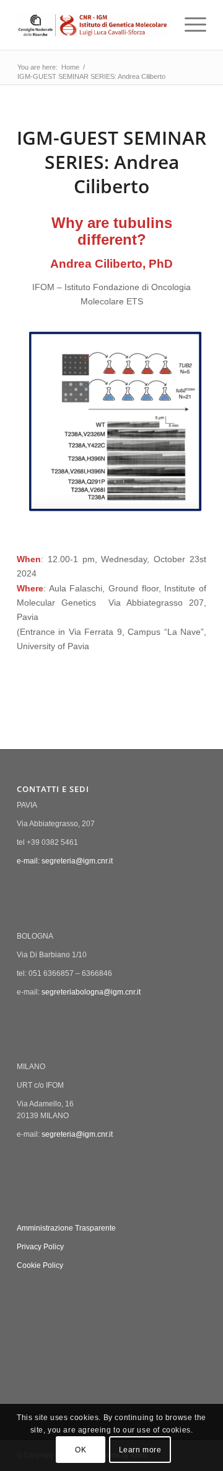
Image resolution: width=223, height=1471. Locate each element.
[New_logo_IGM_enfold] (92, 25)
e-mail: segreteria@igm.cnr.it (65, 861)
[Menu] (189, 25)
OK (80, 1450)
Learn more (140, 1450)
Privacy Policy (40, 1246)
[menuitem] (189, 25)
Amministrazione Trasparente (66, 1228)
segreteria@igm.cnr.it (77, 1134)
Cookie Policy (40, 1265)
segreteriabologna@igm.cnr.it (91, 992)
